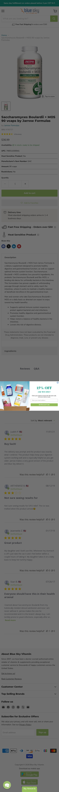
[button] (7, 785)
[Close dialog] (57, 382)
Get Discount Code (44, 404)
